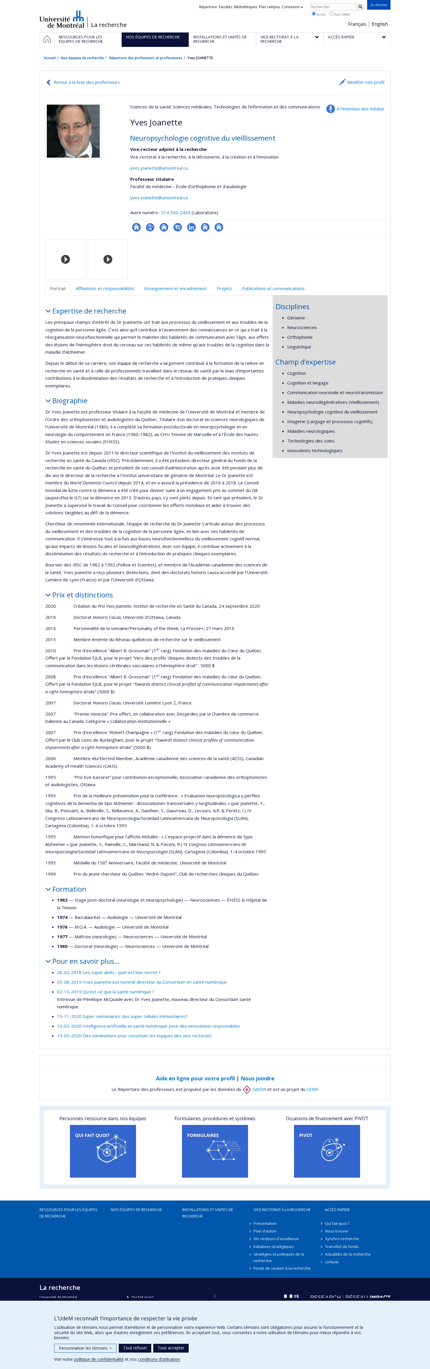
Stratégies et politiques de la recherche (279, 1257)
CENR (312, 1089)
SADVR (258, 1089)
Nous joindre (257, 1078)
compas (332, 1261)
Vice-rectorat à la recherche (282, 1209)
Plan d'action (265, 1231)
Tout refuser (135, 1348)
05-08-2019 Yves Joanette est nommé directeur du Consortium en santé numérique (142, 982)
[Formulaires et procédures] (215, 1151)
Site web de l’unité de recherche (163, 227)
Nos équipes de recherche (82, 57)
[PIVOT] (327, 1151)
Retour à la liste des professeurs (87, 82)
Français (357, 24)
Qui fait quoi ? (337, 1223)
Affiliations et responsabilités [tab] (105, 288)
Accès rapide (337, 1209)
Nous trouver (336, 1231)
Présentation (265, 1223)
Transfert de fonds (342, 1246)
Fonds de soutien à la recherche (282, 1268)
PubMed (177, 227)
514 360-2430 (176, 212)
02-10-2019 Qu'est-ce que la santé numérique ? (105, 992)
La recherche (109, 25)
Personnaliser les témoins (85, 1348)
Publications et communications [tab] (273, 288)
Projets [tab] (224, 288)
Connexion (291, 6)
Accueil (50, 57)
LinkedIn (191, 227)
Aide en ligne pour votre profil (195, 1078)
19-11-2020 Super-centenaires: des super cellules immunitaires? (122, 1016)
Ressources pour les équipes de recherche (68, 1213)
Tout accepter (171, 1348)
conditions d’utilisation (159, 1359)
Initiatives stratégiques (274, 1246)
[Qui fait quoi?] (103, 1151)
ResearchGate (136, 227)
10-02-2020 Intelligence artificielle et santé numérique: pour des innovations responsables (148, 1026)
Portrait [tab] (58, 288)
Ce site (320, 14)
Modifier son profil (365, 82)
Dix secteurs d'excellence (276, 1238)
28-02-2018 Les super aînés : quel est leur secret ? (109, 972)
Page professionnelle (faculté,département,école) (150, 227)
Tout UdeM (341, 14)
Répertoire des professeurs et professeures (145, 57)
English (380, 24)
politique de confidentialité (99, 1359)
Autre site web (205, 227)
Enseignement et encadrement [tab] (175, 288)
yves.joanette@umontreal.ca (159, 168)
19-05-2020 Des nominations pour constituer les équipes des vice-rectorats (134, 1035)
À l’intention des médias (360, 109)
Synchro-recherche (342, 1238)
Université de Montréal (61, 19)
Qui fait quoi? (142, 1297)
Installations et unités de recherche (207, 1213)
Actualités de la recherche (348, 1254)
